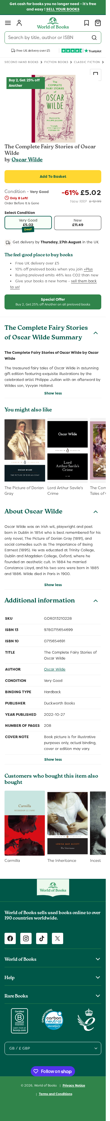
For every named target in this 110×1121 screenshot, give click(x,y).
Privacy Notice (74, 1085)
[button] (8, 22)
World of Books (46, 1085)
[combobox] (53, 37)
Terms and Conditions (55, 1094)
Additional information (40, 601)
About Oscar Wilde (33, 512)
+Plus (88, 269)
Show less (53, 393)
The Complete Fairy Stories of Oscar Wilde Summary (46, 333)
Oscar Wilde (27, 160)
